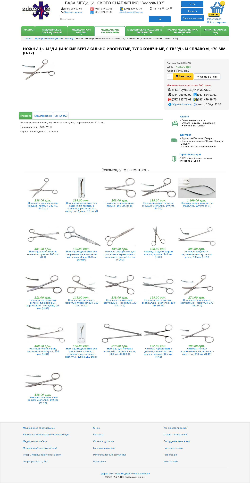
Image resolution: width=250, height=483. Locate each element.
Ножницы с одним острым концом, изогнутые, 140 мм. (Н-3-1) (43, 400)
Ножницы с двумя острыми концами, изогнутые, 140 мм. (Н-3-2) (158, 206)
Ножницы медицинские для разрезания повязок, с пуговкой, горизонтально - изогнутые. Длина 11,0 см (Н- (81, 352)
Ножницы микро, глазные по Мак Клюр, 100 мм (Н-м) (197, 204)
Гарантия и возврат (104, 448)
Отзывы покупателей (175, 434)
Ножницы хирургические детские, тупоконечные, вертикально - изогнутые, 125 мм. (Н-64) (43, 304)
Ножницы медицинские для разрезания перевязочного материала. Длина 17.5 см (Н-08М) (120, 255)
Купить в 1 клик (208, 77)
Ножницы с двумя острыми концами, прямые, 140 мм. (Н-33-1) (43, 206)
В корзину (184, 76)
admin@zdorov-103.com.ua (131, 12)
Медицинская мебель (35, 441)
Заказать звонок (73, 12)
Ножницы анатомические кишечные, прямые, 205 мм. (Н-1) (43, 254)
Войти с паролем (216, 22)
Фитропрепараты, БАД (35, 461)
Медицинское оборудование (39, 427)
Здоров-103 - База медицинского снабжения (125, 473)
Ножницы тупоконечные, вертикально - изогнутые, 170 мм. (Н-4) (196, 303)
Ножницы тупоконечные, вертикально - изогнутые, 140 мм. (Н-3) (120, 303)
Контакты (192, 11)
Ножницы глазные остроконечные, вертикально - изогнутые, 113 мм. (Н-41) (197, 351)
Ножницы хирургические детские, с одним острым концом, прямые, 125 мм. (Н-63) (158, 352)
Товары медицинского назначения (42, 454)
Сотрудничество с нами (177, 441)
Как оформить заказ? (175, 427)
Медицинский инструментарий (40, 448)
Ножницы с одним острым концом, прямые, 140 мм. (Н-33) (158, 254)
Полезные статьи (173, 448)
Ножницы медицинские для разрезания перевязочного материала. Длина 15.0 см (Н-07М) (81, 255)
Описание (25, 115)
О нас (192, 4)
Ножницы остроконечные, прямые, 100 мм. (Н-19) (120, 204)
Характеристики (43, 115)
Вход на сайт (171, 461)
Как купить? (60, 115)
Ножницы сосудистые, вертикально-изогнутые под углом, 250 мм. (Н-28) (196, 254)
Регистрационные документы (109, 454)
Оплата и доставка (192, 18)
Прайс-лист (99, 461)
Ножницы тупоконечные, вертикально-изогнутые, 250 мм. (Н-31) (43, 351)
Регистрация (214, 18)
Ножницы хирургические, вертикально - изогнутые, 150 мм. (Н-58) (158, 303)
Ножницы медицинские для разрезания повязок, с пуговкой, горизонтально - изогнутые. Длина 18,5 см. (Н (81, 207)
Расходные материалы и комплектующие (46, 434)
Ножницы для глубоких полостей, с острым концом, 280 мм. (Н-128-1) (120, 351)
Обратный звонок (181, 104)
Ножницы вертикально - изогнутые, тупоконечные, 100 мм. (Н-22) (81, 303)
